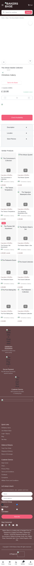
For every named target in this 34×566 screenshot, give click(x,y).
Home (2, 18)
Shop (7, 18)
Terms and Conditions (7, 471)
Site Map (4, 439)
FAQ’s (3, 466)
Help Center (4, 463)
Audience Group (6, 502)
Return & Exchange (7, 454)
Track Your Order (6, 448)
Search (28, 12)
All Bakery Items (6, 427)
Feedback (4, 474)
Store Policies (11, 139)
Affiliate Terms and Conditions (9, 480)
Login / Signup (5, 433)
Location (10, 133)
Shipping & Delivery (7, 451)
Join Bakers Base (6, 430)
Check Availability (17, 117)
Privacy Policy (5, 468)
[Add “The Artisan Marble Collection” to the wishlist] (30, 61)
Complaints (4, 477)
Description (10, 127)
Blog (2, 436)
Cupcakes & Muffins (7, 88)
